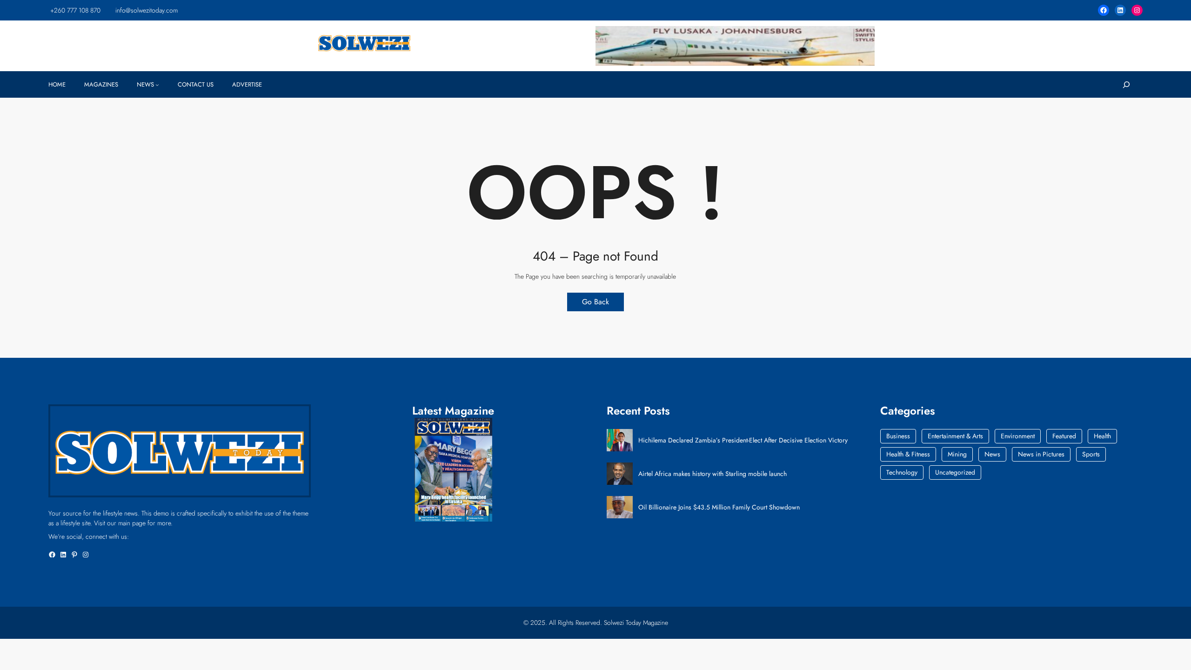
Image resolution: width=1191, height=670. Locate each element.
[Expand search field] (1126, 84)
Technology (901, 472)
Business (898, 436)
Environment (1018, 436)
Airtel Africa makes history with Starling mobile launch (712, 474)
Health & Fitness (908, 454)
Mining (957, 454)
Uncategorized (955, 472)
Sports (1091, 454)
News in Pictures (1041, 454)
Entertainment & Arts (955, 436)
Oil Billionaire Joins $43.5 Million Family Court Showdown (719, 507)
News (992, 454)
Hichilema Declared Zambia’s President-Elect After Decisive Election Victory (743, 440)
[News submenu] (157, 85)
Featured (1064, 436)
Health (1102, 436)
